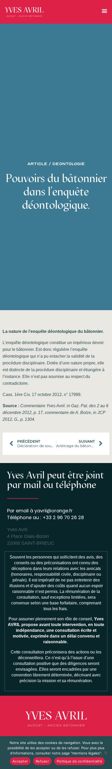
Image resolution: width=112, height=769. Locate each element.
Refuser (42, 761)
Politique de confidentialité (79, 761)
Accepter (20, 761)
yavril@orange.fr (53, 510)
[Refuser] (105, 752)
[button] (104, 10)
